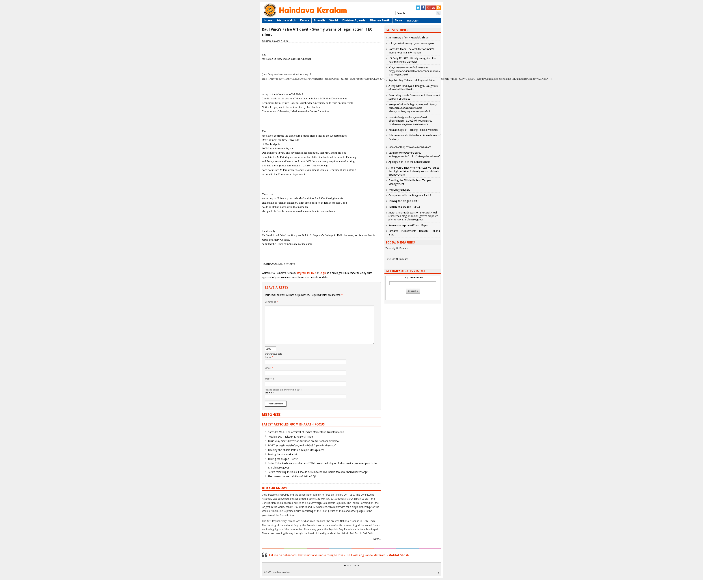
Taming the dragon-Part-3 (282, 454)
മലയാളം (412, 20)
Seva (398, 20)
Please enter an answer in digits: (283, 389)
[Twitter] (418, 9)
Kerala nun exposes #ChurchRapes (408, 225)
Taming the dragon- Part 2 (283, 459)
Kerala (304, 20)
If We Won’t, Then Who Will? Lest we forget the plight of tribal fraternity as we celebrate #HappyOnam (413, 171)
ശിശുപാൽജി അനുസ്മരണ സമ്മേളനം (411, 43)
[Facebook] (423, 9)
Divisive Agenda (353, 20)
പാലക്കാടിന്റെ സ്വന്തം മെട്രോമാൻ (409, 147)
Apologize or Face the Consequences (409, 161)
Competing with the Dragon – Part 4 (409, 195)
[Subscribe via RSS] (438, 9)
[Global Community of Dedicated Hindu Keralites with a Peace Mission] (305, 17)
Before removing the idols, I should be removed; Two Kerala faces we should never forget (318, 472)
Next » (377, 539)
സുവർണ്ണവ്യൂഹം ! (399, 189)
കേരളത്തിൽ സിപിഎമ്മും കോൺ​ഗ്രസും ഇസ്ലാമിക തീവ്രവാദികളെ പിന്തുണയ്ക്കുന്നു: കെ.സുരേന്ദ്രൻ (412, 108)
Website (269, 379)
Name (269, 357)
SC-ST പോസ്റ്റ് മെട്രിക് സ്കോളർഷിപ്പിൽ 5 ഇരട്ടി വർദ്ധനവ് (301, 445)
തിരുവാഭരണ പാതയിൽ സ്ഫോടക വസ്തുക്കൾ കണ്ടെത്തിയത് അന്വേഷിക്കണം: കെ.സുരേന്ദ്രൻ (414, 71)
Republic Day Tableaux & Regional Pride (290, 436)
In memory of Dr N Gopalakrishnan (408, 37)
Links (356, 565)
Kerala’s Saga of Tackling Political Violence (413, 129)
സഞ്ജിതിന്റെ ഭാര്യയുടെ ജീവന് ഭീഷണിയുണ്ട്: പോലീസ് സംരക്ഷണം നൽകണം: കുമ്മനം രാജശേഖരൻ (410, 121)
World (333, 20)
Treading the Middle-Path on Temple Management (296, 450)
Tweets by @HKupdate (396, 248)
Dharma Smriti (380, 20)
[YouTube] (433, 9)
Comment (271, 302)
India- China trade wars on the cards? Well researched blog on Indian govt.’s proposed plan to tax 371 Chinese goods (413, 216)
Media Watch (286, 20)
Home (268, 20)
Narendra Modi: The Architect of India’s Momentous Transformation (306, 432)
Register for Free (306, 273)
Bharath (319, 20)
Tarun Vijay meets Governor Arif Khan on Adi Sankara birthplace (304, 441)
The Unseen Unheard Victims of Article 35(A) (292, 476)
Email (269, 368)
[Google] (428, 9)
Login (323, 273)
